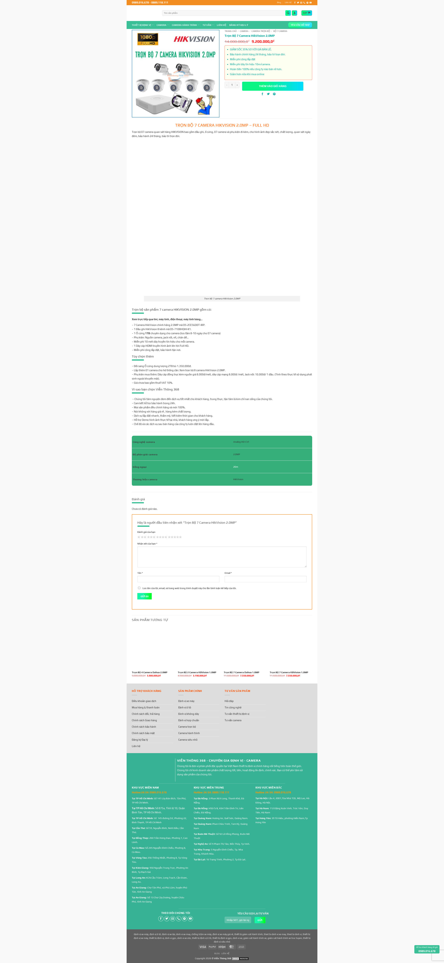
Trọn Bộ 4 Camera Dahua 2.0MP (149, 672)
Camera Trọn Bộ (260, 31)
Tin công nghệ (233, 707)
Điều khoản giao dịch (144, 701)
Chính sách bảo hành (144, 726)
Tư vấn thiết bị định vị (237, 713)
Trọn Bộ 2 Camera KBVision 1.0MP (197, 672)
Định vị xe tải (168, 934)
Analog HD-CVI (241, 441)
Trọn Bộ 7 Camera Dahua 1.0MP (241, 672)
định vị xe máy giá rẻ (222, 934)
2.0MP (236, 454)
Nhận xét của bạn (147, 543)
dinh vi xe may (183, 934)
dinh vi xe (237, 938)
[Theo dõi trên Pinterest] (307, 3)
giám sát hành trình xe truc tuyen (285, 938)
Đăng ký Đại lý (238, 25)
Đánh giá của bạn (146, 532)
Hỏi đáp (229, 701)
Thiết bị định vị (141, 25)
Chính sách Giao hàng (144, 720)
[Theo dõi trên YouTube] (310, 3)
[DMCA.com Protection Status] (240, 958)
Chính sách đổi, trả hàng (146, 713)
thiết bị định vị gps (222, 938)
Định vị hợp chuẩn (188, 720)
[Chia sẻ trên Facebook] (262, 94)
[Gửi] (288, 13)
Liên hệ (288, 2)
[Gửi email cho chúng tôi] (301, 3)
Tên (140, 573)
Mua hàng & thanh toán (146, 707)
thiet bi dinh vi (294, 934)
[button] (294, 13)
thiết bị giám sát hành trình (248, 934)
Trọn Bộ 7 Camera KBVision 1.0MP (289, 672)
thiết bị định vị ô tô (201, 938)
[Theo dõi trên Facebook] (295, 3)
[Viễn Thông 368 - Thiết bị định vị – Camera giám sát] (144, 13)
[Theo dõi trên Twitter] (298, 3)
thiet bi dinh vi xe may (275, 934)
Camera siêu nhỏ (187, 739)
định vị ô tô (155, 934)
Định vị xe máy (186, 701)
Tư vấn (207, 25)
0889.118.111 (159, 2)
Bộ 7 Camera (280, 31)
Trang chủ (231, 31)
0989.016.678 (140, 2)
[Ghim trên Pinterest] (274, 94)
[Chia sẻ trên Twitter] (268, 94)
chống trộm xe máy (201, 934)
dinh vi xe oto (184, 938)
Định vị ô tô (184, 707)
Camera (161, 25)
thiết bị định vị (156, 938)
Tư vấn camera (233, 720)
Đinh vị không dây (188, 713)
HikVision (238, 479)
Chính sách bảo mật (143, 733)
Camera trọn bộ (187, 726)
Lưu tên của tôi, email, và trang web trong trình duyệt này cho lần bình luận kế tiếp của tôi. (189, 588)
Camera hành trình (184, 25)
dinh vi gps (170, 938)
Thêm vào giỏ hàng (273, 86)
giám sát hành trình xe (255, 938)
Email (228, 573)
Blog (279, 2)
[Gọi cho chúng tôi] (304, 3)
